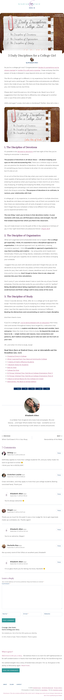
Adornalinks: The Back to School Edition (21, 381)
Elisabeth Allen (33, 62)
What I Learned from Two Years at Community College (27, 359)
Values (12, 684)
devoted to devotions (25, 151)
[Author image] (32, 59)
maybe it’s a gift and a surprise (29, 70)
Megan (10, 510)
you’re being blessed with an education (35, 323)
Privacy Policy (58, 688)
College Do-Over (13, 370)
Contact (19, 684)
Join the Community (10, 670)
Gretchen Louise (14, 475)
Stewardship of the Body (53, 437)
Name (5, 614)
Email (26, 614)
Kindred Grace (37, 688)
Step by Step (11, 367)
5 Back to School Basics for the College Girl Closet (25, 379)
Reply (59, 453)
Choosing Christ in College (16, 356)
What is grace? (7, 652)
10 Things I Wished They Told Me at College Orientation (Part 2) (30, 376)
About (5, 684)
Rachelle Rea (12, 545)
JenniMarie (44, 690)
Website (47, 614)
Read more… (25, 665)
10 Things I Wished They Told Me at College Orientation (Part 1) (30, 373)
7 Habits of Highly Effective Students (20, 362)
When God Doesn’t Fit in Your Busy (14, 437)
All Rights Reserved (47, 688)
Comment (6, 584)
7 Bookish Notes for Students (17, 365)
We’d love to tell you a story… (12, 656)
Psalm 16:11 (45, 229)
